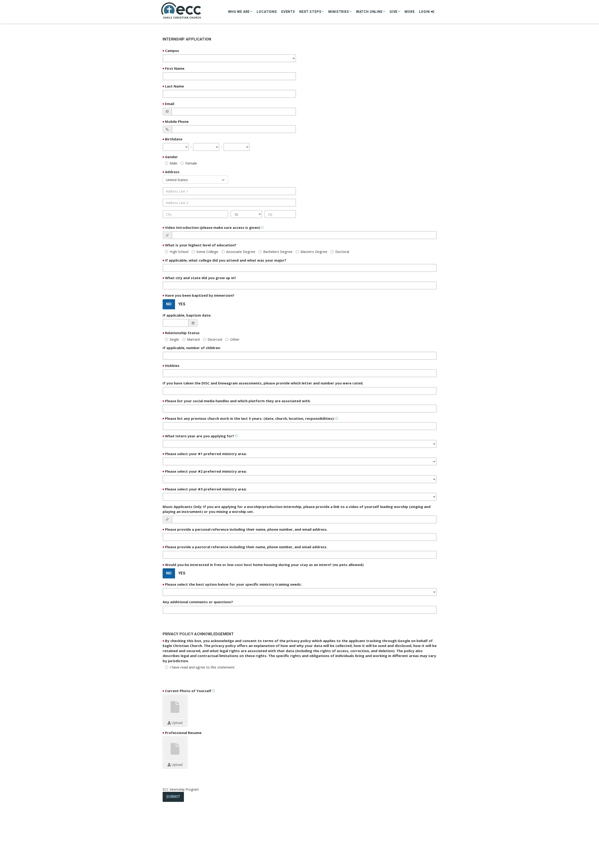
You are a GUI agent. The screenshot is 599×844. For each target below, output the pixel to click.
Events (288, 12)
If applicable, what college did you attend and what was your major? (225, 260)
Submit (173, 796)
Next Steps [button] (310, 12)
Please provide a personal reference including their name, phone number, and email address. (246, 529)
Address (172, 171)
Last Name (174, 86)
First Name (174, 68)
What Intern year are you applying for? (199, 436)
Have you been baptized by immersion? (199, 295)
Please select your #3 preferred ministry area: (206, 489)
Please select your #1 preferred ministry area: (206, 453)
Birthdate (173, 139)
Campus (172, 50)
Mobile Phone (177, 121)
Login (425, 12)
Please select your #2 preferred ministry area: (206, 471)
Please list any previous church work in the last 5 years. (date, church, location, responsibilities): (250, 418)
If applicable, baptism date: (187, 315)
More (410, 12)
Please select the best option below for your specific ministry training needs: (233, 584)
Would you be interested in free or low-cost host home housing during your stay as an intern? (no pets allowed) (264, 564)
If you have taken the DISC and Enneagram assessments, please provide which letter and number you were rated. (263, 383)
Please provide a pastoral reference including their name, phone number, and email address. (246, 546)
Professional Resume (183, 732)
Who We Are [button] (239, 12)
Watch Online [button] (369, 12)
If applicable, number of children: (192, 347)
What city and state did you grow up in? (200, 277)
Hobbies (172, 365)
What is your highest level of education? (200, 245)
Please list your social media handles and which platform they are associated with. (238, 400)
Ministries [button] (338, 12)
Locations (267, 12)
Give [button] (394, 12)
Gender (171, 156)
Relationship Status (182, 332)
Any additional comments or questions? (198, 601)
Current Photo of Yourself (188, 690)
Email (169, 103)
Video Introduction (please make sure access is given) (212, 227)
